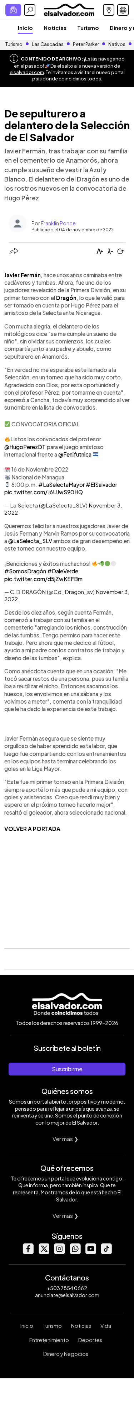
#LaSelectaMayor (61, 484)
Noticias (55, 27)
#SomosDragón (25, 571)
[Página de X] (43, 1252)
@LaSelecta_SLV (30, 540)
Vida (105, 1325)
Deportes (90, 1340)
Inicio (25, 27)
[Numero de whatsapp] (75, 1252)
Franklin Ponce (58, 223)
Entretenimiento (49, 1340)
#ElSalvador (101, 484)
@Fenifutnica (74, 454)
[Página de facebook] (28, 1252)
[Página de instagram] (59, 1252)
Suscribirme (67, 1069)
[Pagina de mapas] (108, 10)
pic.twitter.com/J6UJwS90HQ (43, 492)
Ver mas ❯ (66, 1138)
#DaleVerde (62, 571)
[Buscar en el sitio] (29, 10)
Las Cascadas (48, 44)
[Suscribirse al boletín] (13, 10)
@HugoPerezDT (25, 446)
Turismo (88, 27)
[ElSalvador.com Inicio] (69, 9)
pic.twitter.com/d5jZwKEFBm (43, 578)
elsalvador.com (27, 72)
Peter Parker (86, 44)
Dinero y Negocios (65, 1354)
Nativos (116, 44)
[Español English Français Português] (123, 10)
